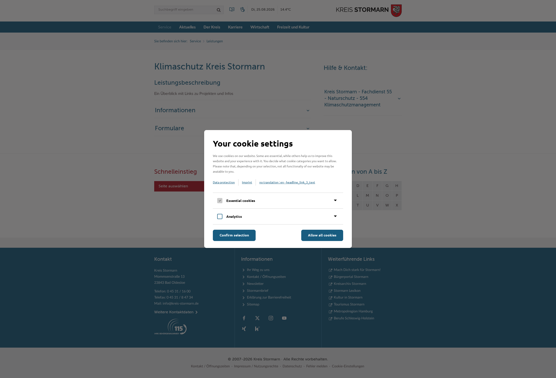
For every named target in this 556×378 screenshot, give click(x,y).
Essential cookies (240, 200)
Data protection (224, 182)
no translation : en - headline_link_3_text (287, 182)
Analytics (234, 216)
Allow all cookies (322, 235)
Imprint (247, 182)
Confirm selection (234, 235)
